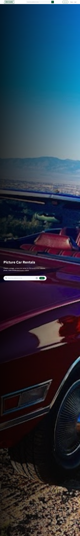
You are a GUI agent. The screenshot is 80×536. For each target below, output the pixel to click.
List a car (65, 2)
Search (42, 278)
